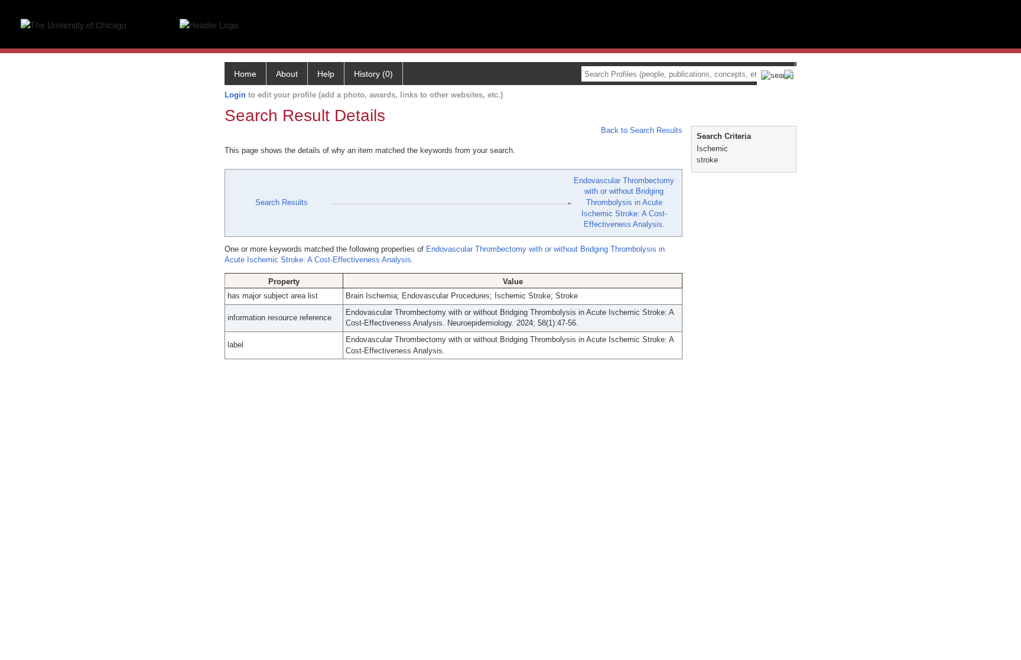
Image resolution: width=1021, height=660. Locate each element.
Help (325, 74)
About (287, 74)
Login (235, 94)
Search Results (281, 202)
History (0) (373, 74)
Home (245, 74)
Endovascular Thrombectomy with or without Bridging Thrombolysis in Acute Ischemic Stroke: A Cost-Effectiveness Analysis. (624, 202)
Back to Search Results (640, 130)
